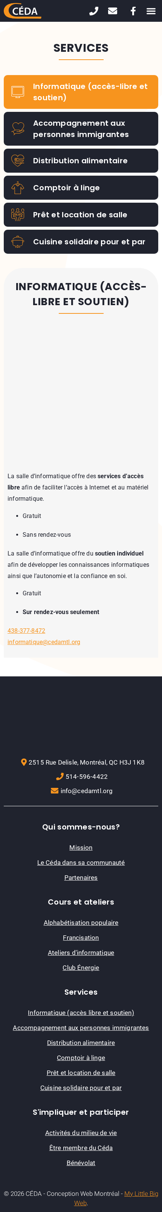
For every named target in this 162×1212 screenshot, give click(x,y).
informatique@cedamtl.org (44, 642)
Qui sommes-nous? (81, 827)
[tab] (81, 92)
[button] (151, 11)
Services (81, 992)
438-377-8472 (26, 630)
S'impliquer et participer (81, 1112)
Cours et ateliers (81, 902)
